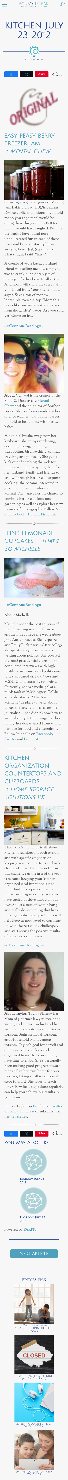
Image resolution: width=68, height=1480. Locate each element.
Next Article (34, 1253)
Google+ (11, 1111)
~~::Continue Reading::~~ (24, 326)
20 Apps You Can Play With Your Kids (34, 1473)
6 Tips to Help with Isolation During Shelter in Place (34, 1328)
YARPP (29, 1229)
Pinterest (48, 514)
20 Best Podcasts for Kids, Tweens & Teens (34, 1425)
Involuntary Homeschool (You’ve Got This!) (34, 1377)
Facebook (17, 514)
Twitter (33, 514)
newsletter (18, 1116)
